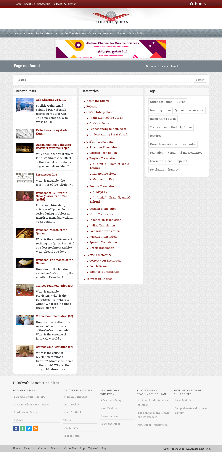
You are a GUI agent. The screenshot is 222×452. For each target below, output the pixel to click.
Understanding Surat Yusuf (108, 134)
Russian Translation (103, 236)
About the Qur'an (97, 101)
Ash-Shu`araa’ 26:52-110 (51, 99)
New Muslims (109, 408)
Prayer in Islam (110, 416)
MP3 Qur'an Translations (152, 424)
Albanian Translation (104, 147)
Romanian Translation (104, 231)
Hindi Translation (101, 214)
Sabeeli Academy (111, 400)
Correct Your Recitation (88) (54, 316)
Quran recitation (161, 102)
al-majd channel (191, 152)
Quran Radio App (74, 448)
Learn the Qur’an (161, 161)
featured (155, 135)
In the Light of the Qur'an (106, 117)
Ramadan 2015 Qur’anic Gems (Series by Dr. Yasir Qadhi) (52, 196)
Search (72, 3)
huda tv (173, 169)
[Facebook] (192, 4)
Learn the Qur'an (111, 423)
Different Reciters (104, 173)
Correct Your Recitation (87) (54, 347)
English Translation (103, 158)
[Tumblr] (196, 4)
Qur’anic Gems (99, 123)
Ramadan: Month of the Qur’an (51, 231)
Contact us (43, 3)
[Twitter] (201, 4)
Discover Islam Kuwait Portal (32, 404)
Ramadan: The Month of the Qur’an (54, 261)
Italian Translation (102, 225)
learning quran (160, 110)
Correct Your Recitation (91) (54, 285)
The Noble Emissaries (104, 271)
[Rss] (205, 4)
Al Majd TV (99, 192)
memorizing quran (163, 118)
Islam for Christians (75, 396)
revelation (157, 169)
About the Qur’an (24, 33)
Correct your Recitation (105, 260)
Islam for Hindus (73, 412)
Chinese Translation (103, 152)
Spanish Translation (103, 242)
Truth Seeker (71, 404)
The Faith (69, 420)
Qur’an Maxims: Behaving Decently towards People (53, 146)
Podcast (57, 3)
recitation (157, 152)
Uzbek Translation (101, 248)
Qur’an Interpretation (100, 33)
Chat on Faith (71, 435)
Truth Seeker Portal (26, 412)
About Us (29, 3)
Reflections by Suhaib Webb (108, 129)
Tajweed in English (99, 279)
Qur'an (181, 102)
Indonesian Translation (105, 220)
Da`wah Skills (183, 400)
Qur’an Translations (72, 33)
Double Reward (99, 266)
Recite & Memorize (46, 33)
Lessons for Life (46, 174)
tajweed (182, 161)
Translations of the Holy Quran (171, 127)
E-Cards (18, 420)
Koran (171, 152)
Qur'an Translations (99, 141)
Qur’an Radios (137, 33)
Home (17, 3)
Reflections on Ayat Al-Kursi (51, 131)
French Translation (102, 186)
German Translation (103, 208)
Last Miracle (71, 427)
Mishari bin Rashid (105, 179)
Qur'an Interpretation (100, 112)
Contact (43, 448)
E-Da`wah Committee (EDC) (30, 396)
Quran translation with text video (173, 144)
